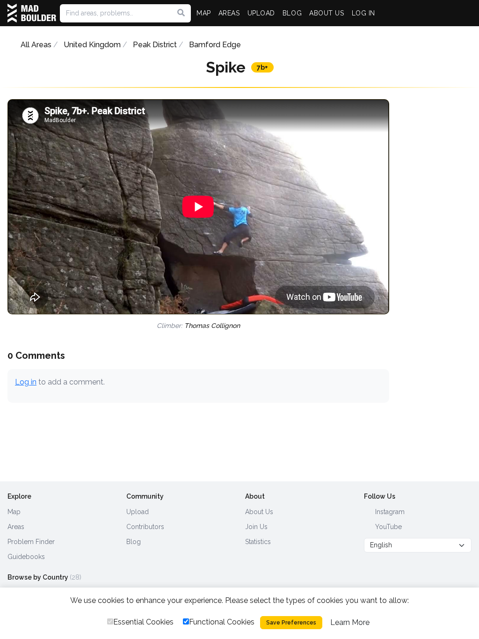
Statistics (258, 541)
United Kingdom (92, 44)
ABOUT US (326, 13)
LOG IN (363, 13)
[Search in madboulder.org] (181, 13)
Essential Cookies (143, 621)
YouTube (387, 526)
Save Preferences (291, 622)
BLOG (292, 13)
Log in (25, 382)
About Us (259, 512)
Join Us (256, 526)
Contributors (145, 526)
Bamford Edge (215, 44)
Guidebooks (26, 556)
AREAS (229, 13)
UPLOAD (261, 13)
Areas (15, 526)
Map (14, 512)
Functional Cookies (221, 621)
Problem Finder (31, 541)
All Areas (36, 44)
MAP (203, 13)
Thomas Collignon (212, 325)
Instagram (389, 512)
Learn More (350, 622)
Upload (137, 512)
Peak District (155, 44)
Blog (133, 541)
